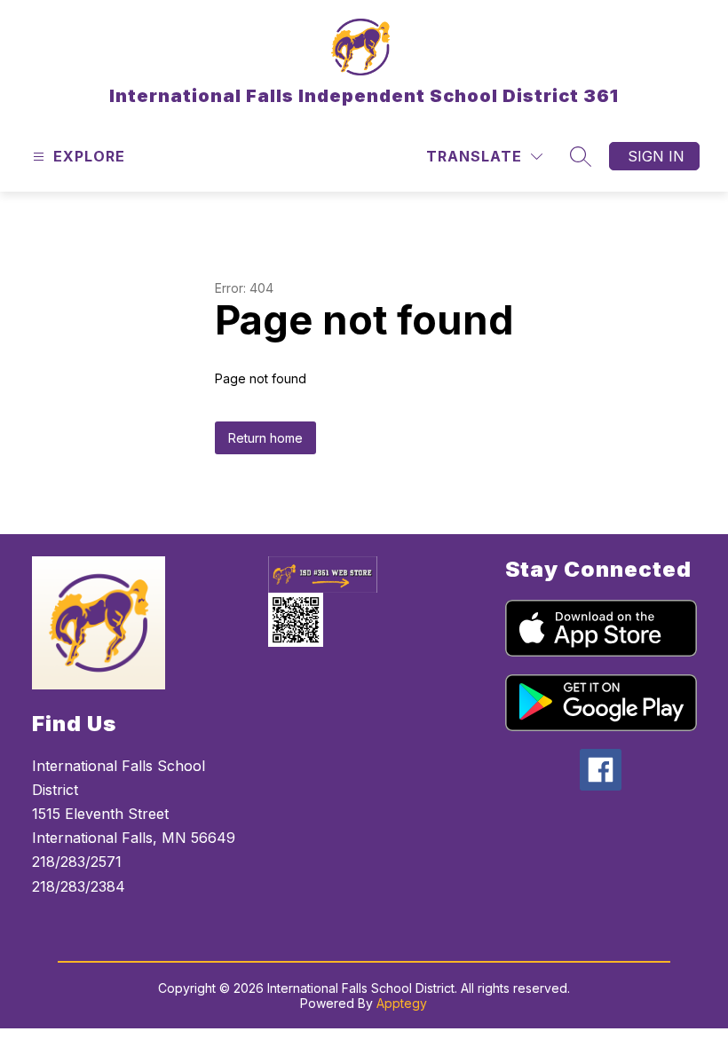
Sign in (656, 156)
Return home (265, 437)
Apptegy (401, 1003)
